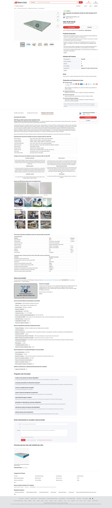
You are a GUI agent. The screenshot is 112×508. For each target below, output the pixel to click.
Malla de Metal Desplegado (19, 478)
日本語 (34, 500)
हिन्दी (77, 500)
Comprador (78, 6)
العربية (69, 500)
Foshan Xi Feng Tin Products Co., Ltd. (72, 16)
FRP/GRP (16, 476)
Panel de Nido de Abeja (39, 476)
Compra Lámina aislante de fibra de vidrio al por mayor (86, 492)
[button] (77, 2)
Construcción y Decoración (22, 8)
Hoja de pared (71, 492)
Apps (90, 6)
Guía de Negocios (85, 498)
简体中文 (25, 500)
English (21, 500)
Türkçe (85, 500)
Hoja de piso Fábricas (62, 492)
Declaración (27, 498)
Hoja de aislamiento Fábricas (31, 492)
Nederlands (73, 500)
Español (42, 500)
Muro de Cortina (59, 478)
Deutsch (46, 500)
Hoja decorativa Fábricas (19, 492)
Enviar (23, 440)
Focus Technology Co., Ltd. (54, 502)
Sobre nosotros (21, 498)
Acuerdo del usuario (34, 498)
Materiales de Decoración (32, 8)
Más (15, 482)
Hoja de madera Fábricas (43, 492)
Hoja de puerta (53, 492)
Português (51, 500)
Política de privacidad (41, 498)
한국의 (65, 500)
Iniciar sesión (95, 3)
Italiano (55, 500)
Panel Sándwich (41, 8)
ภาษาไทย (80, 500)
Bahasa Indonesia (95, 500)
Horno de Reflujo (38, 480)
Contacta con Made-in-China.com (52, 498)
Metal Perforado (38, 478)
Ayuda (85, 6)
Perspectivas (79, 498)
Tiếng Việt (89, 500)
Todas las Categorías (19, 6)
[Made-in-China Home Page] (20, 2)
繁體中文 (30, 500)
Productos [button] (33, 2)
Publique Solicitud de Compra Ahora (44, 440)
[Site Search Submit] (81, 2)
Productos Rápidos (62, 498)
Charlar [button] (90, 27)
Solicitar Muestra (88, 30)
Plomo (78, 480)
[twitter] (92, 498)
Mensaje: (18, 430)
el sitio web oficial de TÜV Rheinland (51, 280)
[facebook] (90, 498)
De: (19, 424)
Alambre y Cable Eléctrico (18, 480)
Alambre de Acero (59, 480)
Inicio (15, 8)
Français (38, 500)
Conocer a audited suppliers (71, 498)
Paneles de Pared (80, 476)
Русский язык (60, 500)
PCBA (78, 478)
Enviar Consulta (71, 27)
